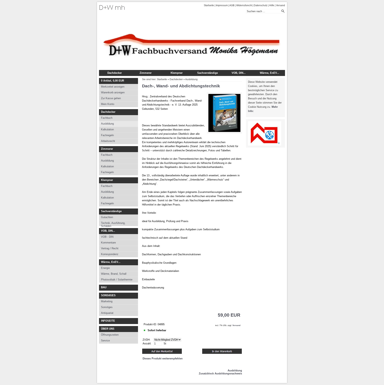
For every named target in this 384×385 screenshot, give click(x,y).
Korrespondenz (109, 254)
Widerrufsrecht (244, 5)
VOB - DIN (107, 236)
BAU (103, 287)
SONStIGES (108, 295)
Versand (280, 5)
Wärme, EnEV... (269, 72)
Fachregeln (107, 135)
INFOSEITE (108, 320)
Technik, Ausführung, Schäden (113, 223)
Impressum (222, 5)
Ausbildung (107, 123)
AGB (231, 5)
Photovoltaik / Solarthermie (116, 279)
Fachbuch (106, 117)
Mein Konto (107, 104)
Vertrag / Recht (109, 248)
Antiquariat (107, 312)
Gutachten (107, 217)
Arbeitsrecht (108, 141)
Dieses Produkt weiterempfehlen (163, 358)
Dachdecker (114, 72)
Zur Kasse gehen (111, 98)
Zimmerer (146, 72)
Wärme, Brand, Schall (113, 273)
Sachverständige (207, 72)
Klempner (177, 72)
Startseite (209, 5)
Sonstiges (107, 307)
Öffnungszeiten (110, 334)
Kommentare (108, 242)
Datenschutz (260, 5)
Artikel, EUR (112, 80)
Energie (105, 267)
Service (105, 340)
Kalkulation (107, 129)
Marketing (106, 301)
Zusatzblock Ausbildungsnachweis (220, 373)
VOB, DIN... (239, 72)
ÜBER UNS (107, 328)
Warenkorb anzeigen (113, 92)
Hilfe (271, 5)
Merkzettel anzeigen (112, 86)
